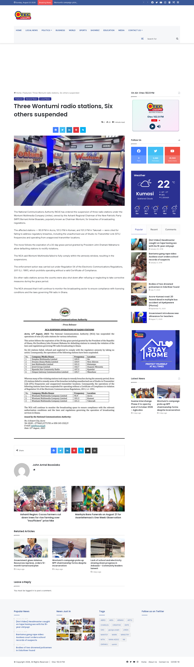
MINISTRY (125, 635)
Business (60, 30)
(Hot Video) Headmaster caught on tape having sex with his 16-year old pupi (163, 243)
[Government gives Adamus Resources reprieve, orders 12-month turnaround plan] (31, 547)
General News (31, 99)
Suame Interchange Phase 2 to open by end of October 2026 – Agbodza (142, 405)
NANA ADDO (114, 639)
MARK (114, 635)
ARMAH (120, 620)
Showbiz (95, 30)
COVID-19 (175, 662)
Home (19, 30)
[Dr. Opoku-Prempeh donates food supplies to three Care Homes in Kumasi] (76, 637)
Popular (139, 229)
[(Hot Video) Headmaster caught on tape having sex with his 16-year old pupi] (139, 244)
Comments (170, 229)
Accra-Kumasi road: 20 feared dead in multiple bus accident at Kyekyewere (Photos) (163, 301)
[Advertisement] (97, 67)
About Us (153, 662)
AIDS (111, 620)
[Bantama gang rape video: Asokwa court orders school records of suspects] (139, 266)
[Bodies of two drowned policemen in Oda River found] (139, 288)
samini (114, 644)
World (72, 30)
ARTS (130, 620)
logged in (30, 590)
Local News (32, 30)
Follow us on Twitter (153, 611)
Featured (27, 93)
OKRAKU (104, 644)
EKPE (127, 625)
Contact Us (134, 30)
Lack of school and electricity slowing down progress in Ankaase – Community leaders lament (107, 564)
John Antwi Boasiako (46, 465)
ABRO (103, 620)
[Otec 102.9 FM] (40, 15)
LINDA (125, 630)
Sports (83, 30)
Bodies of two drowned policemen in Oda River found (164, 285)
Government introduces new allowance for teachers (164, 315)
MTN (103, 639)
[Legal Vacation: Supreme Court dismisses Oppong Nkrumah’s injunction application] (89, 637)
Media (121, 30)
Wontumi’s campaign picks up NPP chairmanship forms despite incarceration (87, 2)
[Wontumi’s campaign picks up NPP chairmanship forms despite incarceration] (69, 547)
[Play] (152, 126)
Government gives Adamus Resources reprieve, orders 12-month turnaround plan (29, 563)
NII (124, 639)
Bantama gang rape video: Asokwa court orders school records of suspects (163, 256)
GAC (102, 630)
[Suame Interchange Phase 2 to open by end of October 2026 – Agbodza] (142, 391)
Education (108, 30)
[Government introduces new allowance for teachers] (139, 317)
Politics (46, 30)
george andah (113, 630)
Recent (154, 229)
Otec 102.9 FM (58, 662)
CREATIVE (117, 625)
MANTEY (104, 635)
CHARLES (105, 625)
